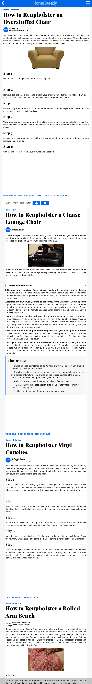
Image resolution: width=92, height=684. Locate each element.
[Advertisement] (23, 176)
